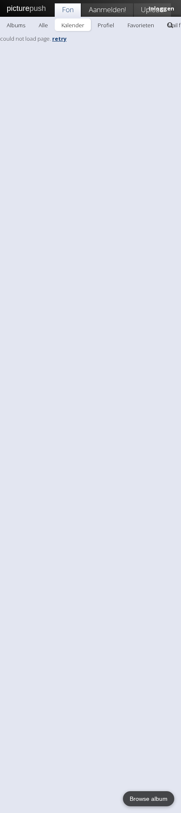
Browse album (149, 798)
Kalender (72, 25)
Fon (68, 9)
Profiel (106, 25)
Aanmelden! (107, 9)
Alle (43, 25)
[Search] (170, 25)
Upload (152, 9)
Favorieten (141, 25)
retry (59, 38)
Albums (16, 25)
